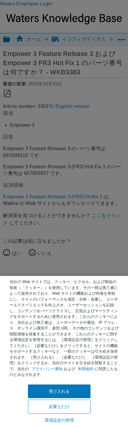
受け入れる (59, 391)
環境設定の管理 (59, 420)
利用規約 (85, 369)
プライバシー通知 (47, 369)
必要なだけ (59, 406)
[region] (64, 351)
